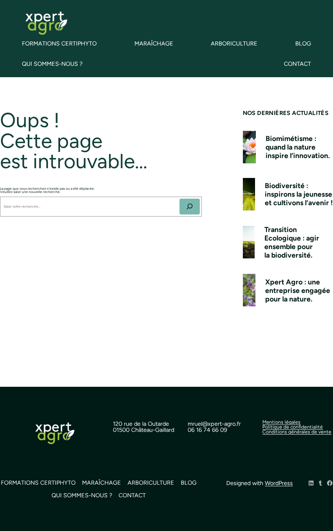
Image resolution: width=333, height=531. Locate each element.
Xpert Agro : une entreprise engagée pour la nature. (297, 290)
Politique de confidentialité (292, 427)
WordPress (279, 483)
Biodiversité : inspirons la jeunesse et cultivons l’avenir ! (299, 194)
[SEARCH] (189, 207)
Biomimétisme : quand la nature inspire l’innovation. (298, 147)
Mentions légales (281, 422)
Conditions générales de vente (296, 432)
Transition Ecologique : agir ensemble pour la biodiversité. (291, 242)
